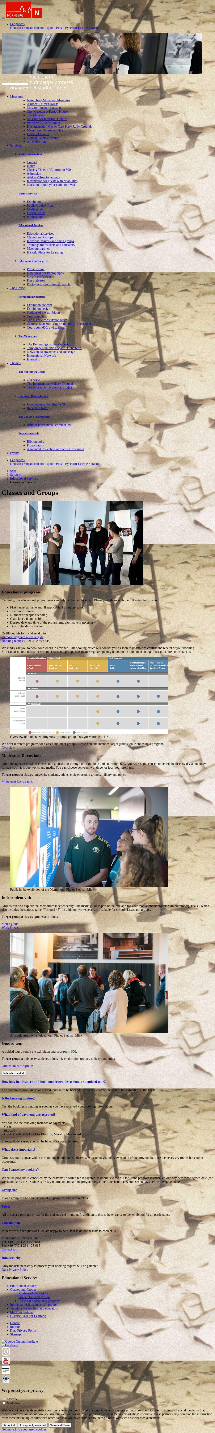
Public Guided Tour (40, 205)
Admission (34, 173)
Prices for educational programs (39, 1301)
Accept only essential (33, 1425)
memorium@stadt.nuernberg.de (22, 637)
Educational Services (30, 225)
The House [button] (17, 288)
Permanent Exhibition (31, 296)
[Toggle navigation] (3, 18)
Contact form (10, 1249)
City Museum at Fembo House (47, 111)
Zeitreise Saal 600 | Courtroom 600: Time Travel (59, 323)
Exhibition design (38, 308)
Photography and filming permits (48, 284)
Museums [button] (16, 96)
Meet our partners (38, 248)
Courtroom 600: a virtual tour (46, 327)
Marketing (13, 1403)
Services (15, 474)
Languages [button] (17, 24)
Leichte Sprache (88, 28)
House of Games (38, 134)
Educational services (40, 233)
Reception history (38, 408)
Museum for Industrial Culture (47, 119)
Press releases (36, 280)
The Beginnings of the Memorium (49, 344)
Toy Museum (36, 115)
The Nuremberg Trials (31, 371)
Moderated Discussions (17, 781)
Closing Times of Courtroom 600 (49, 169)
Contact (32, 162)
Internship (33, 359)
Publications (35, 217)
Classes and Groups (40, 237)
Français (27, 28)
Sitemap (15, 1334)
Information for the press (33, 260)
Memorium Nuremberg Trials (46, 130)
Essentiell (13, 1399)
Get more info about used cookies (24, 1429)
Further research (28, 433)
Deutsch (15, 28)
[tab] (107, 1082)
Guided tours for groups (17, 1066)
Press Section (36, 269)
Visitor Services (27, 193)
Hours (31, 166)
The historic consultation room (47, 320)
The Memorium (27, 336)
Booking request (13, 641)
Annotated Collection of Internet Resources (55, 449)
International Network (41, 355)
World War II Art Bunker (43, 123)
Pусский (71, 28)
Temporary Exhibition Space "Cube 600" (54, 348)
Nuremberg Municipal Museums (48, 100)
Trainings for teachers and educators (51, 245)
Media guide (35, 209)
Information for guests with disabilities (52, 181)
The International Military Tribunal (50, 383)
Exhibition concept (39, 305)
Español (50, 28)
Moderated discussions (33, 1293)
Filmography (35, 445)
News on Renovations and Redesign (51, 352)
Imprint (15, 1327)
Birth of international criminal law (49, 425)
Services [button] (15, 145)
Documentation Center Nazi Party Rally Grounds (59, 126)
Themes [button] (15, 363)
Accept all (9, 1425)
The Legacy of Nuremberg (34, 416)
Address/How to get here (43, 177)
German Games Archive (43, 138)
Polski (60, 28)
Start (13, 471)
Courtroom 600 (37, 316)
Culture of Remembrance (33, 396)
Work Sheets (10, 927)
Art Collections (37, 141)
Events (14, 453)
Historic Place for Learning (45, 252)
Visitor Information (30, 154)
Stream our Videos (39, 276)
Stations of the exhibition (43, 312)
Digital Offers (36, 213)
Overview (33, 380)
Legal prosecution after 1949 (46, 404)
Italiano (39, 28)
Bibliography (35, 441)
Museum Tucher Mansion (44, 107)
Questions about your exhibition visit (51, 185)
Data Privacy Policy (15, 1269)
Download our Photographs (45, 273)
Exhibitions (34, 201)
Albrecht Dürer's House (42, 104)
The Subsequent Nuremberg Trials (49, 387)
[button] (107, 1082)
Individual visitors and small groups (50, 241)
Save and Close (59, 1425)
